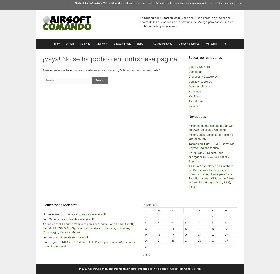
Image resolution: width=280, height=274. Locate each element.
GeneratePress (193, 268)
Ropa (140, 43)
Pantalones (196, 101)
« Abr (146, 255)
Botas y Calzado (199, 66)
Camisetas (195, 71)
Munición (102, 43)
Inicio (57, 43)
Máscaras (211, 43)
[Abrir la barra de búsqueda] (225, 44)
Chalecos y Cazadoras (203, 76)
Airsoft (70, 43)
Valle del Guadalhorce (114, 3)
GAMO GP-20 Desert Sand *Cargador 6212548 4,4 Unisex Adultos (209, 157)
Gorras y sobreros (189, 43)
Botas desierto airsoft (92, 214)
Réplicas (85, 43)
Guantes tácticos (162, 43)
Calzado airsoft (122, 43)
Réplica (193, 106)
